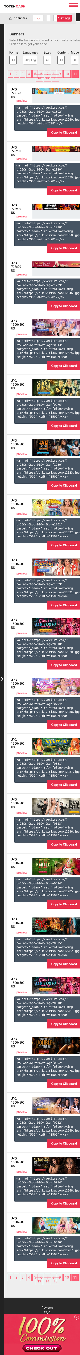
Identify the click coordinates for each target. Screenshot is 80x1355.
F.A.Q (47, 1313)
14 (47, 78)
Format (13, 52)
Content (61, 52)
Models (74, 52)
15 (55, 78)
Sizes (47, 52)
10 (67, 74)
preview (21, 101)
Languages (30, 52)
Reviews (47, 1308)
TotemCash (34, 6)
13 (39, 78)
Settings (64, 18)
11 (75, 74)
